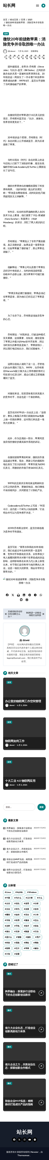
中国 (8, 898)
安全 (27, 914)
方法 (37, 931)
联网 (8, 948)
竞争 (40, 57)
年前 (19, 57)
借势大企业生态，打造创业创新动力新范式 (19, 871)
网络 (37, 943)
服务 (29, 937)
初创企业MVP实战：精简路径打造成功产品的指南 (19, 860)
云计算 (30, 898)
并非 (23, 57)
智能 (19, 937)
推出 (8, 931)
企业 (8, 903)
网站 (27, 943)
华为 (17, 909)
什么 (40, 898)
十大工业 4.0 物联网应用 (20, 781)
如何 (17, 914)
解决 (37, 948)
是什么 (9, 937)
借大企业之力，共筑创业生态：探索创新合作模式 (19, 850)
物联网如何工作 (14, 741)
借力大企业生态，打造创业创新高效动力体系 (19, 840)
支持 (17, 931)
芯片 (17, 948)
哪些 (8, 914)
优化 (17, 903)
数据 (27, 931)
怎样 (8, 926)
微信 (27, 920)
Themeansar (24, 1155)
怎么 (37, 920)
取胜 (10, 57)
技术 (27, 926)
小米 (37, 914)
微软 (27, 57)
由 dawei (11, 51)
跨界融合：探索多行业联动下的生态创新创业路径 (19, 829)
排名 (37, 926)
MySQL (20, 892)
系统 (17, 943)
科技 (8, 943)
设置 (17, 954)
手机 (17, 926)
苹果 (44, 57)
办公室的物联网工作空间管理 (23, 701)
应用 (6, 34)
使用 (27, 903)
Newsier (35, 1152)
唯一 (15, 57)
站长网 (9, 5)
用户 (38, 937)
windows (32, 892)
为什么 (18, 898)
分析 (37, 903)
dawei (26, 640)
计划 (8, 954)
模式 (9, 974)
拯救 (31, 57)
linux (8, 892)
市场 (8, 920)
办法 (6, 57)
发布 (37, 909)
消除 (35, 57)
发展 (27, 909)
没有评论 (34, 51)
